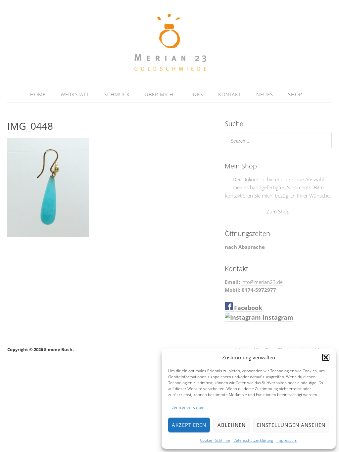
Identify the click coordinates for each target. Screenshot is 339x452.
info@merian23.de (262, 282)
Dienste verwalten (187, 407)
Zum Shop (278, 211)
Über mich (159, 94)
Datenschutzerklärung (253, 440)
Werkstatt (75, 94)
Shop (295, 94)
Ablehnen (232, 425)
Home (38, 94)
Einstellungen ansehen (291, 425)
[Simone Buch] (169, 70)
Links (195, 94)
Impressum (286, 440)
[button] (325, 357)
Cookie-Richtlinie (215, 440)
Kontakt (229, 94)
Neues (264, 94)
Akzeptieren (189, 425)
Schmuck (117, 94)
